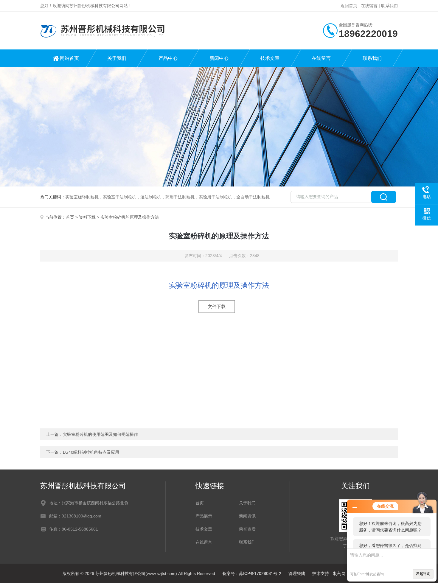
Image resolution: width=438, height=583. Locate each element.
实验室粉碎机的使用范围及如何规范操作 (100, 434)
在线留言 (369, 5)
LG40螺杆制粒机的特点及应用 (91, 452)
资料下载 (87, 217)
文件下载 (217, 306)
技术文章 (269, 58)
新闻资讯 (247, 516)
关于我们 (116, 58)
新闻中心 (219, 58)
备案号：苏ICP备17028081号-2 (251, 573)
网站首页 (69, 58)
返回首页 (349, 5)
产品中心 (168, 58)
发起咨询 (423, 574)
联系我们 (389, 5)
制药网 (339, 573)
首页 (70, 217)
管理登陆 (296, 573)
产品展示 (203, 516)
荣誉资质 (247, 529)
